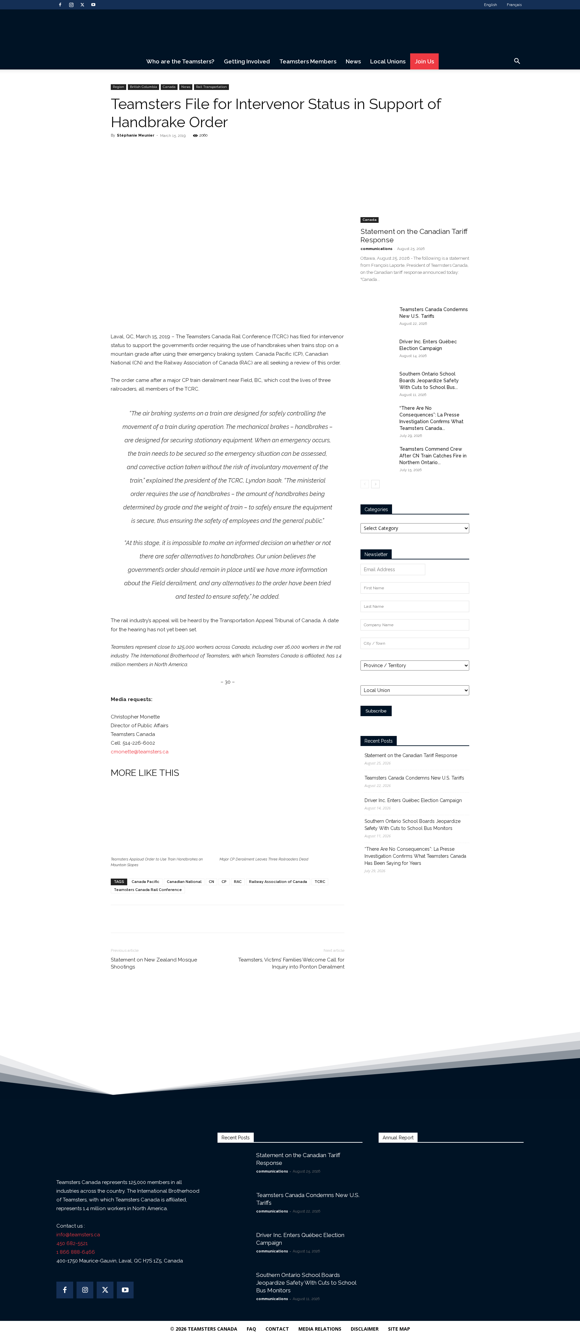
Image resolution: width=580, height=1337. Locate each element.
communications (376, 249)
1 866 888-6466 (75, 1252)
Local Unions (387, 61)
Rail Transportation (211, 87)
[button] (517, 62)
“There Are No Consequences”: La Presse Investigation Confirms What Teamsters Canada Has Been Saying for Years (415, 856)
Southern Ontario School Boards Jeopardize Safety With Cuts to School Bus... (429, 380)
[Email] (190, 150)
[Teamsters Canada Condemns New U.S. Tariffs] (377, 318)
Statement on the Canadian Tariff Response (411, 755)
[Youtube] (93, 4)
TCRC (320, 882)
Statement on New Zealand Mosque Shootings (154, 963)
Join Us (424, 61)
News (353, 61)
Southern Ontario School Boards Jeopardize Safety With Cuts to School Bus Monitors (413, 825)
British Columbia (143, 87)
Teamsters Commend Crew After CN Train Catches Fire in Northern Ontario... (433, 455)
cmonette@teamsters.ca (139, 752)
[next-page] (375, 484)
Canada (169, 87)
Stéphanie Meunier (135, 135)
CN (211, 882)
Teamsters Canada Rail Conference (148, 890)
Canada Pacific (145, 882)
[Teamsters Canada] (290, 31)
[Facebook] (60, 4)
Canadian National (184, 882)
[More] (206, 150)
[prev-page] (364, 484)
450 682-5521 (72, 1243)
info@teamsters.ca (78, 1235)
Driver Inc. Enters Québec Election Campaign (413, 800)
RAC (238, 882)
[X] (82, 4)
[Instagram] (71, 4)
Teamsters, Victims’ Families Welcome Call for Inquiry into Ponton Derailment (291, 963)
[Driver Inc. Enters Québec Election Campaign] (377, 350)
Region (118, 87)
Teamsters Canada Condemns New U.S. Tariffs (414, 778)
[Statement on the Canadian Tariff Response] (414, 183)
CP (224, 882)
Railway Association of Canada (278, 882)
